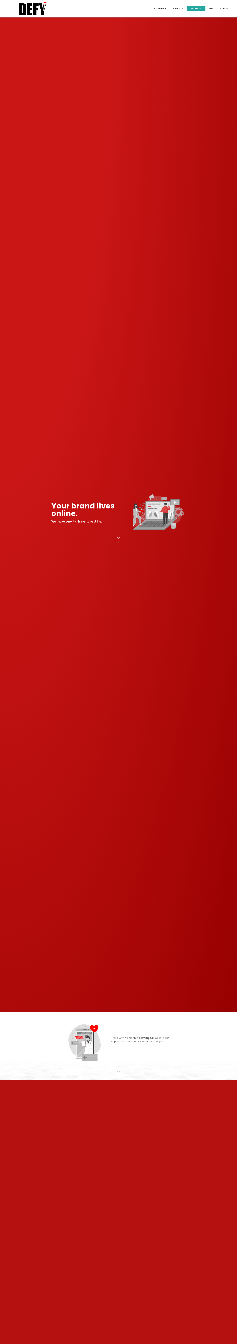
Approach (178, 8)
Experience (160, 8)
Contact (224, 8)
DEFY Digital (196, 8)
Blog (211, 8)
